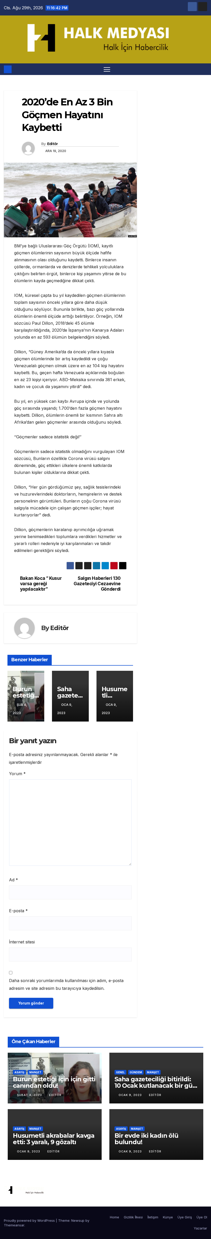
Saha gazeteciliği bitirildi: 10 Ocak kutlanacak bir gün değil (156, 1085)
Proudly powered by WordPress (30, 1220)
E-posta (18, 910)
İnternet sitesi (22, 941)
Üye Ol (202, 1217)
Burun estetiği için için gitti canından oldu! (54, 1082)
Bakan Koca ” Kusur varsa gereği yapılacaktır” (41, 583)
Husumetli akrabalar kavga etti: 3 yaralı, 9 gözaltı (53, 1139)
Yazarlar (200, 1228)
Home (114, 1217)
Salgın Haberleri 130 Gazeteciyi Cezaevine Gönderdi (97, 583)
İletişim (152, 1217)
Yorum (17, 773)
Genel (120, 1072)
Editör (52, 143)
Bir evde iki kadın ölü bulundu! (146, 1139)
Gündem (136, 1072)
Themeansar (14, 1225)
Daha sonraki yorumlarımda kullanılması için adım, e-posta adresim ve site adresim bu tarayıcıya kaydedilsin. (66, 984)
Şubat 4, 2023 (30, 1095)
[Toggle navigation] (107, 69)
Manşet (35, 1072)
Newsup (77, 1220)
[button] (203, 69)
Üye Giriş (185, 1217)
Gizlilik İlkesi (133, 1217)
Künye (168, 1217)
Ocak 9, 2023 (131, 1095)
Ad (13, 879)
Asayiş (19, 1072)
